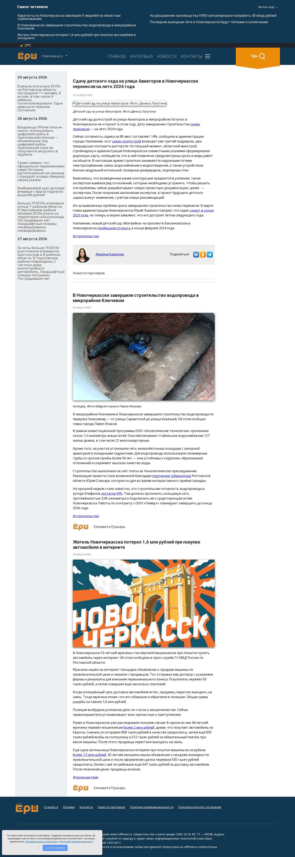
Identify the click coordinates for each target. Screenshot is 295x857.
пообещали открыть (114, 228)
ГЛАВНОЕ (117, 56)
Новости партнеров (111, 807)
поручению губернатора (171, 476)
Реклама (69, 807)
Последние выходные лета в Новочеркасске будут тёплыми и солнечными (209, 22)
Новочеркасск (53, 56)
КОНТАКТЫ (191, 56)
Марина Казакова (109, 254)
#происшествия (85, 777)
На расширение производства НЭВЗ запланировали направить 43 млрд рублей (213, 15)
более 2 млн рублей (139, 727)
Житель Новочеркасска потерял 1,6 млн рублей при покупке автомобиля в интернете (76, 36)
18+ (254, 56)
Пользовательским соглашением (41, 841)
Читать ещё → (268, 7)
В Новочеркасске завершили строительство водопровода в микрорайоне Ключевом (76, 27)
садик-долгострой (126, 141)
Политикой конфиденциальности (76, 841)
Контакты (86, 807)
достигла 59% (111, 493)
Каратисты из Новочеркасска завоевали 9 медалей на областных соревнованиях (69, 17)
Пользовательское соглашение (199, 807)
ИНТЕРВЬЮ (141, 56)
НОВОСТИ (167, 56)
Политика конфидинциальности (151, 807)
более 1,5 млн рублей (89, 755)
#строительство (86, 236)
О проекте (51, 807)
